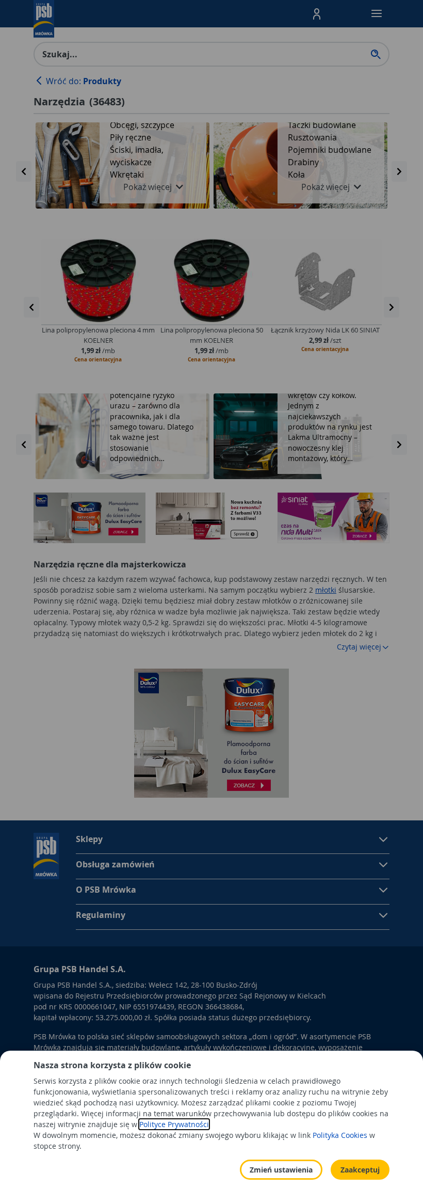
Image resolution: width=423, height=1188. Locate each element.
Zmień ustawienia (281, 1170)
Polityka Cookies (340, 1135)
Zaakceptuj (360, 1170)
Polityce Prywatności (174, 1124)
